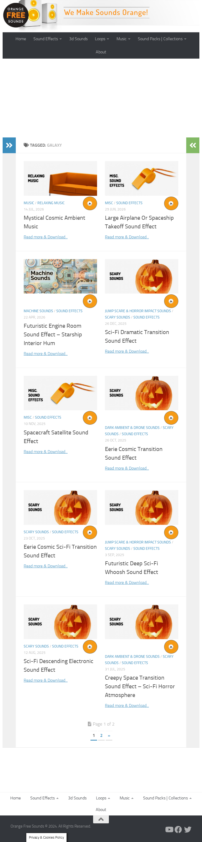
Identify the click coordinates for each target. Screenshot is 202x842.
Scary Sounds (117, 317)
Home (21, 38)
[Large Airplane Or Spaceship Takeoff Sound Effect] (141, 178)
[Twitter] (187, 829)
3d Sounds (78, 38)
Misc (109, 203)
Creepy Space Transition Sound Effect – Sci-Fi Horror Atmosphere (140, 686)
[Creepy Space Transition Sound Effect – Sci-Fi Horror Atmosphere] (141, 621)
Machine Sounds (38, 311)
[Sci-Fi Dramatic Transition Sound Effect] (141, 276)
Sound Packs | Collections (160, 38)
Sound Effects (45, 38)
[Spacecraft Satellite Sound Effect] (60, 393)
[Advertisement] (101, 98)
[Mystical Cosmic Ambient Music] (60, 178)
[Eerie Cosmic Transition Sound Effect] (141, 393)
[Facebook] (178, 829)
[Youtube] (169, 829)
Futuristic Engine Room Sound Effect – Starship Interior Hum (53, 334)
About (101, 51)
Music (122, 38)
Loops (100, 38)
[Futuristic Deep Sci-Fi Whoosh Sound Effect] (141, 507)
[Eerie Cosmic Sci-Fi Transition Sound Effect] (60, 507)
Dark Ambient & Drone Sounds (132, 427)
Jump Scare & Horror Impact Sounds (138, 311)
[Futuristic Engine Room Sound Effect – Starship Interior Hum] (60, 276)
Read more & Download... (46, 236)
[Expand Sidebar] (9, 145)
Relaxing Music (51, 203)
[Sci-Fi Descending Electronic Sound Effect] (60, 621)
